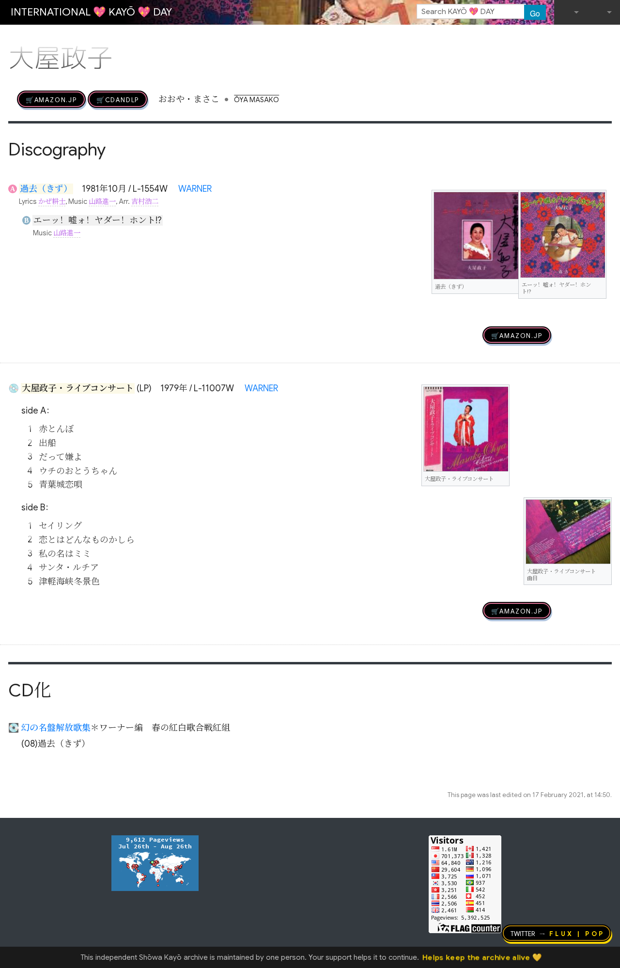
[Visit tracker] (155, 862)
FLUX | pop (577, 933)
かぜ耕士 (51, 201)
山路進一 (102, 201)
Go (535, 13)
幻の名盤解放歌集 (56, 727)
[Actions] (608, 37)
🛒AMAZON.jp (51, 99)
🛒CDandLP (117, 99)
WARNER (195, 189)
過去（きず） (46, 189)
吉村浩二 (144, 201)
